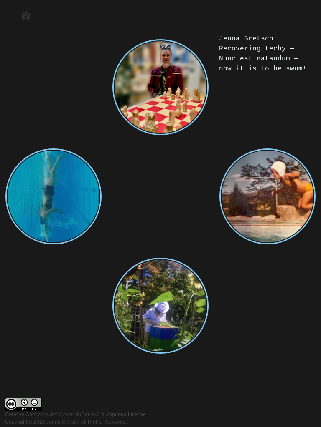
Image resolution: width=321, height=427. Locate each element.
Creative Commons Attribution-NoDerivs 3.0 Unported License (75, 414)
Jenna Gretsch (62, 422)
